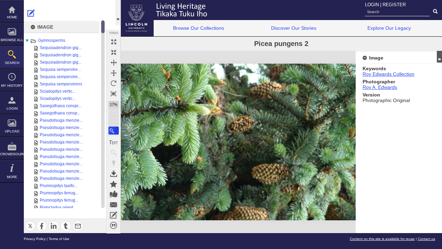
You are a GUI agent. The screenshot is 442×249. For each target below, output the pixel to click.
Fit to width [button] (114, 62)
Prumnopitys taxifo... (58, 185)
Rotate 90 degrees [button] (114, 83)
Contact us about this (114, 205)
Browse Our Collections (198, 28)
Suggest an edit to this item (31, 13)
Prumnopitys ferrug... (59, 193)
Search (12, 63)
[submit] (435, 11)
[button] (113, 131)
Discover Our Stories (293, 28)
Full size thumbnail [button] (114, 42)
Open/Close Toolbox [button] (118, 12)
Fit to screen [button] (114, 52)
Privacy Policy (35, 239)
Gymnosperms (51, 40)
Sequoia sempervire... (60, 69)
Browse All (12, 40)
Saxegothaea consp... (60, 113)
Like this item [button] (114, 194)
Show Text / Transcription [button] (114, 142)
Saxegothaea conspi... (60, 105)
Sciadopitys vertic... (58, 91)
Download (114, 173)
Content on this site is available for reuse (382, 239)
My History (12, 85)
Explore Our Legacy (389, 28)
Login (12, 108)
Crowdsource (12, 154)
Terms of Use (59, 239)
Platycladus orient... (58, 207)
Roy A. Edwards (380, 87)
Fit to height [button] (114, 73)
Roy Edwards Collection (388, 74)
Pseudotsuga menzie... (61, 120)
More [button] (12, 177)
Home (12, 17)
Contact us (426, 239)
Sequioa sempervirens (61, 84)
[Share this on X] (30, 222)
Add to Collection (114, 184)
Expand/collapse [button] (439, 57)
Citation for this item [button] (114, 225)
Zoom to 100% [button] (114, 94)
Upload (12, 131)
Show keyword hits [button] (114, 153)
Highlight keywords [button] (114, 163)
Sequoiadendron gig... (60, 47)
